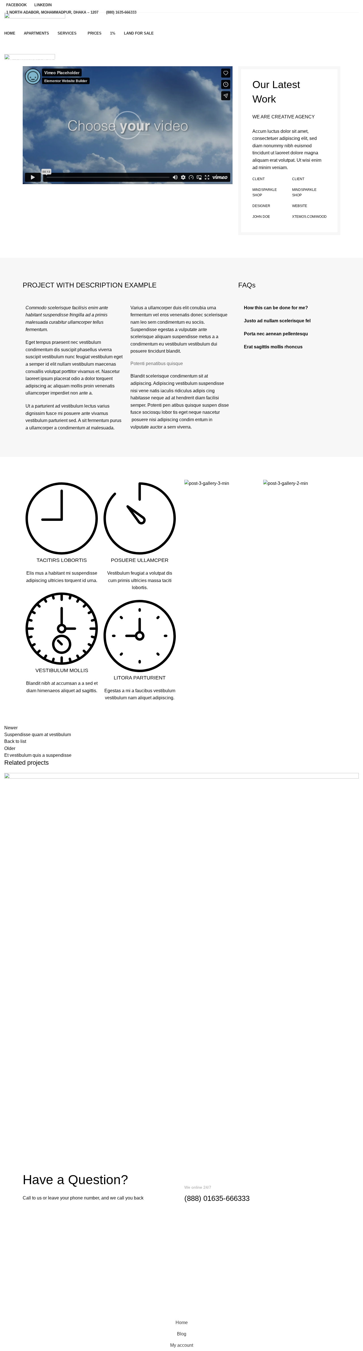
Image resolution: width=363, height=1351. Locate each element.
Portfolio (28, 60)
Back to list (15, 741)
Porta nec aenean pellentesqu (276, 333)
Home (9, 60)
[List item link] (181, 1247)
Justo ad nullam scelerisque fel (277, 320)
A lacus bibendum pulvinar (53, 1147)
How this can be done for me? (276, 307)
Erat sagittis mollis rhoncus (273, 346)
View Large (354, 777)
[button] (127, 125)
